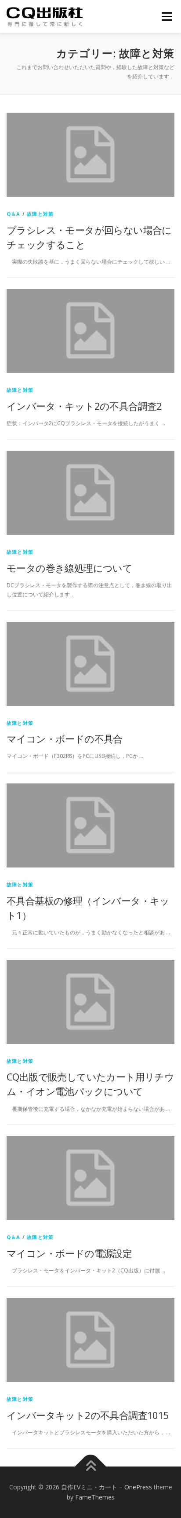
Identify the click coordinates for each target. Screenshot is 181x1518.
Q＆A (14, 213)
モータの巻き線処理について (69, 567)
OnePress (138, 1487)
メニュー (166, 16)
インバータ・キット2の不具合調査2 (84, 405)
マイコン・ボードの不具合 (65, 738)
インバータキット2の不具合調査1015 (88, 1415)
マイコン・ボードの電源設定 (69, 1253)
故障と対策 (40, 213)
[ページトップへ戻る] (90, 1466)
